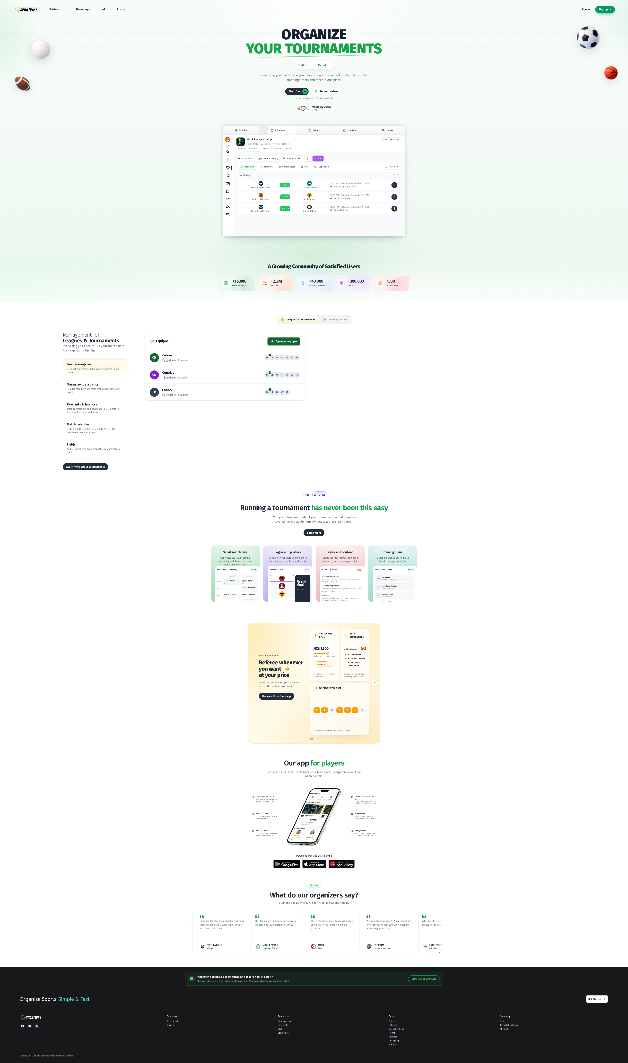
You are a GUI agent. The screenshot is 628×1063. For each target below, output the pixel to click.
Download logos (285, 1021)
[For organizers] (317, 739)
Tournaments (173, 1021)
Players (392, 1021)
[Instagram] (23, 1026)
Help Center (283, 1025)
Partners (393, 1044)
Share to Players (393, 139)
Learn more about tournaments (85, 466)
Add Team (247, 158)
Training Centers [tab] (338, 319)
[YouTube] (30, 1026)
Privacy (503, 1021)
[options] (258, 159)
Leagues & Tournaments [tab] (301, 319)
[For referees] (311, 739)
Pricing (392, 1032)
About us (504, 1029)
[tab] (240, 131)
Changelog (394, 1040)
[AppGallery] (342, 864)
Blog (280, 1029)
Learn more (314, 533)
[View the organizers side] (374, 683)
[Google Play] (286, 864)
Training (170, 1025)
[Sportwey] (26, 9)
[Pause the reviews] (439, 952)
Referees (393, 1025)
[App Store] (314, 864)
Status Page (283, 1032)
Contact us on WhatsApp (423, 979)
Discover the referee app (276, 696)
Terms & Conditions (509, 1025)
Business (393, 1036)
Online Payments (396, 1029)
